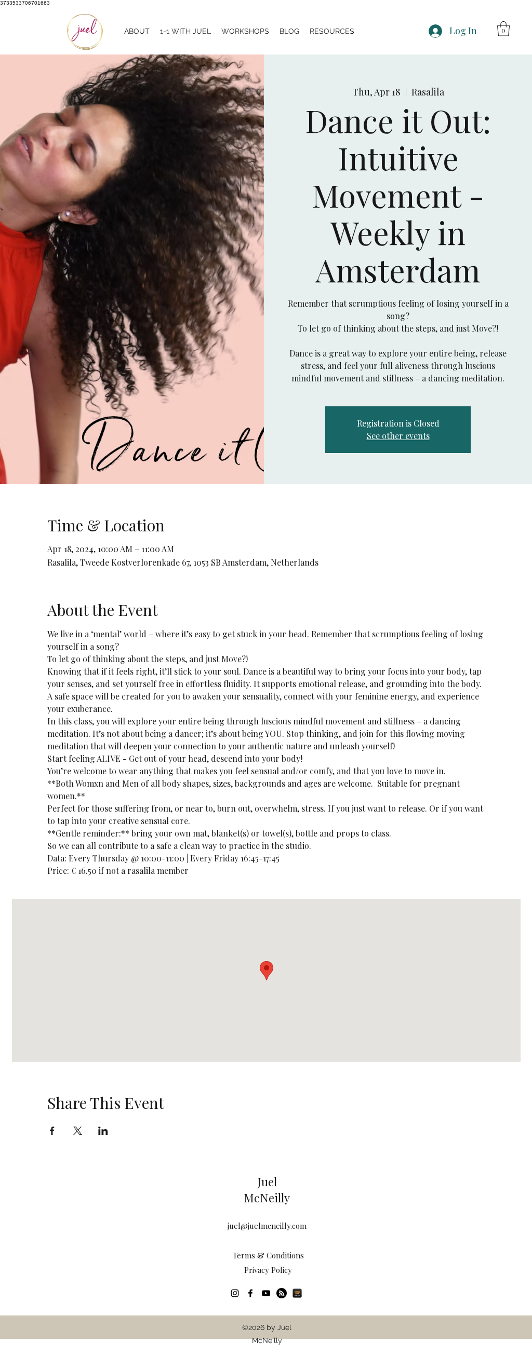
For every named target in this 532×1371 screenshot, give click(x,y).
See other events (398, 435)
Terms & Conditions (268, 1255)
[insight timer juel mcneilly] (297, 1293)
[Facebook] (250, 1293)
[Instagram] (235, 1293)
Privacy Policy (268, 1270)
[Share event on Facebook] (52, 1131)
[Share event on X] (78, 1131)
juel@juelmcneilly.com (267, 1226)
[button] (245, 31)
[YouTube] (266, 1293)
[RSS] (281, 1293)
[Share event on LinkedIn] (103, 1131)
